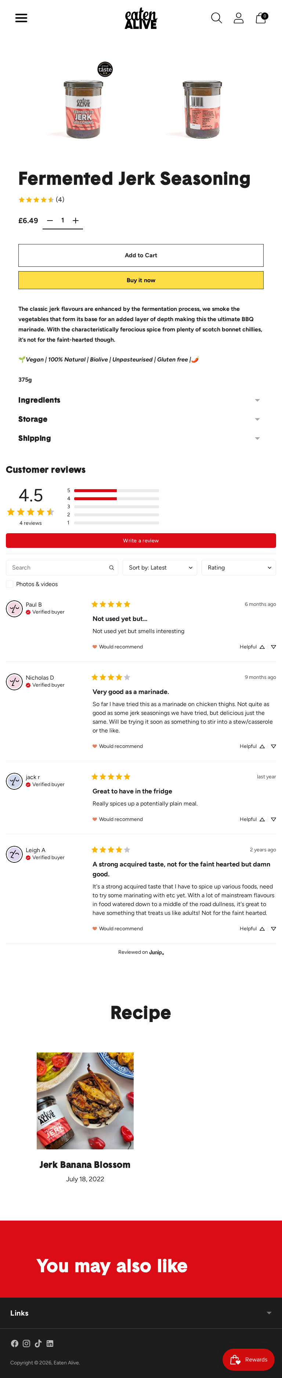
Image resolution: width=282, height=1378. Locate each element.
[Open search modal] (216, 18)
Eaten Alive (66, 1363)
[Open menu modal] (21, 18)
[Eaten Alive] (141, 18)
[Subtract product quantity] (75, 220)
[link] (41, 199)
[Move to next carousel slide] (260, 103)
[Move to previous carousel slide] (22, 103)
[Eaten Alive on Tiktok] (38, 1344)
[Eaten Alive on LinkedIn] (50, 1344)
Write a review (141, 540)
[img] (45, 611)
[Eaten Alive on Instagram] (26, 1344)
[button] (113, 490)
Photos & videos (37, 584)
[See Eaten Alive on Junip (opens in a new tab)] (156, 952)
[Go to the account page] (238, 18)
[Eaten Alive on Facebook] (14, 1344)
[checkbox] (62, 584)
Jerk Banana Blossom (85, 1165)
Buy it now (141, 280)
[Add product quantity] (50, 220)
